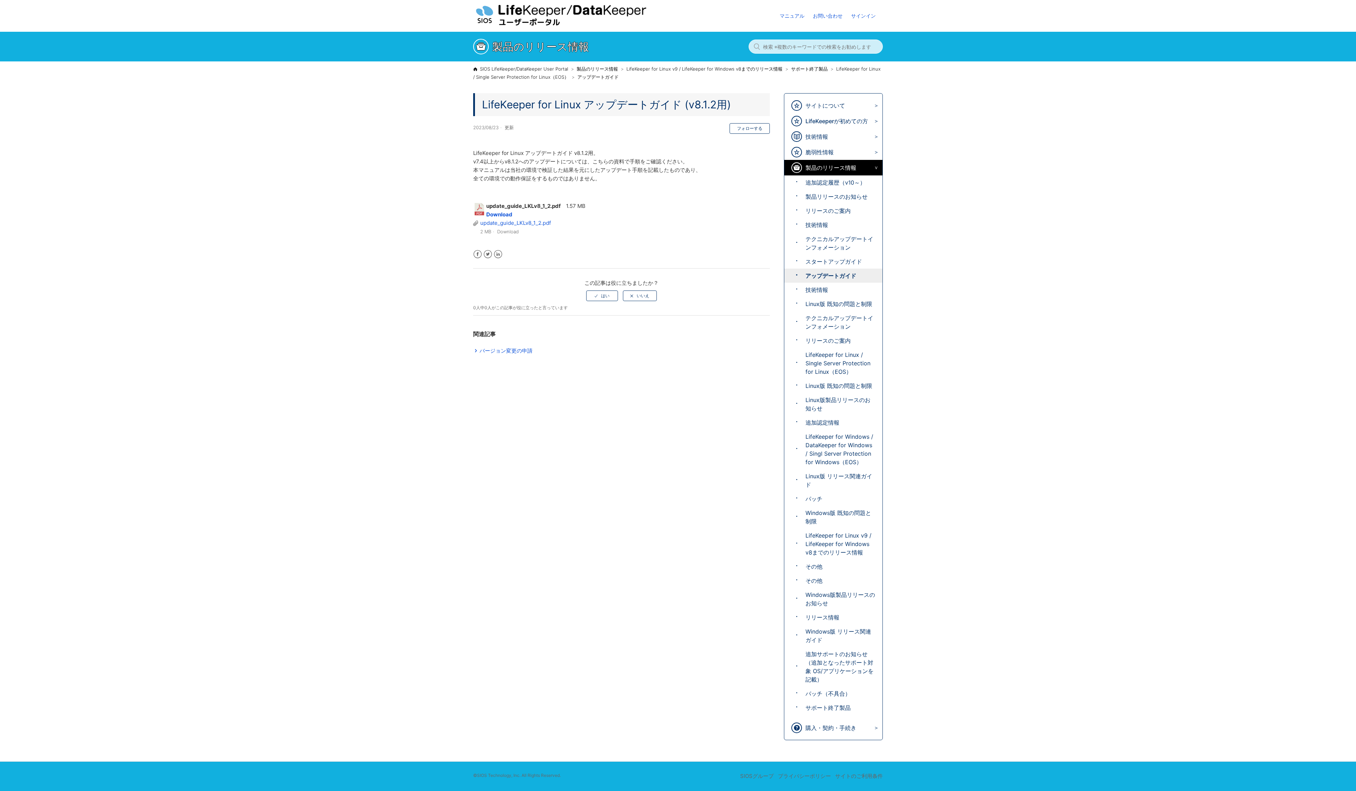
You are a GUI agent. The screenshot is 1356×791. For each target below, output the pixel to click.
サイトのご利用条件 (859, 776)
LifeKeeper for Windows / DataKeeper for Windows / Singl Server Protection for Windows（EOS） (839, 449)
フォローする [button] (749, 128)
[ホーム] (575, 25)
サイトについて (825, 105)
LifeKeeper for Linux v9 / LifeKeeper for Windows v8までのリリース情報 (704, 69)
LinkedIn (498, 254)
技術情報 (816, 136)
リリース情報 (822, 617)
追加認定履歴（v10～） (835, 182)
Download (499, 214)
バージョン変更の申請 (506, 350)
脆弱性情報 (819, 152)
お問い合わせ (828, 16)
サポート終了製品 (809, 69)
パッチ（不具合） (828, 693)
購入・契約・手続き (830, 727)
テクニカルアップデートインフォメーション (839, 243)
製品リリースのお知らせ (836, 196)
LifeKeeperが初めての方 (836, 121)
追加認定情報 (822, 422)
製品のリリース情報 (597, 69)
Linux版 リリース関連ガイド (838, 480)
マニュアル (792, 16)
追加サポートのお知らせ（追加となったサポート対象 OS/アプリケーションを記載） (839, 667)
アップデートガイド (598, 77)
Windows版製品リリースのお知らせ (840, 599)
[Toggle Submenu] (874, 106)
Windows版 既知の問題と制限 (838, 517)
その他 (813, 566)
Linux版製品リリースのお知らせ (837, 404)
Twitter (487, 254)
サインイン (863, 16)
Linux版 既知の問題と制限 (838, 303)
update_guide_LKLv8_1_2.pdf (515, 223)
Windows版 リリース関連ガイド (838, 635)
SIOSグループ (757, 776)
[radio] (602, 295)
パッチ (813, 498)
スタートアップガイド (833, 261)
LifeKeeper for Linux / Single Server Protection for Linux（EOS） (837, 363)
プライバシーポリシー (804, 776)
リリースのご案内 (828, 210)
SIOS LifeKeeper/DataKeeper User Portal (524, 69)
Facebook (477, 254)
